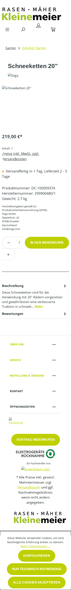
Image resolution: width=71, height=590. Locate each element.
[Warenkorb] (53, 29)
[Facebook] (16, 421)
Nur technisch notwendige (37, 569)
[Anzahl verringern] (8, 243)
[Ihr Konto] (38, 25)
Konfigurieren (36, 555)
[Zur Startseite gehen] (31, 12)
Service (15, 360)
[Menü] (7, 29)
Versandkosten (28, 487)
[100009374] (35, 108)
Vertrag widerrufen (35, 439)
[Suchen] (23, 29)
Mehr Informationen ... (35, 546)
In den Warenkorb (47, 242)
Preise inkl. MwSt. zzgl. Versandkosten (20, 156)
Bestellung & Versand (27, 375)
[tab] (34, 296)
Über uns (17, 344)
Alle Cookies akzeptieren (36, 582)
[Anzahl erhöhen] (8, 254)
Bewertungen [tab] (12, 314)
